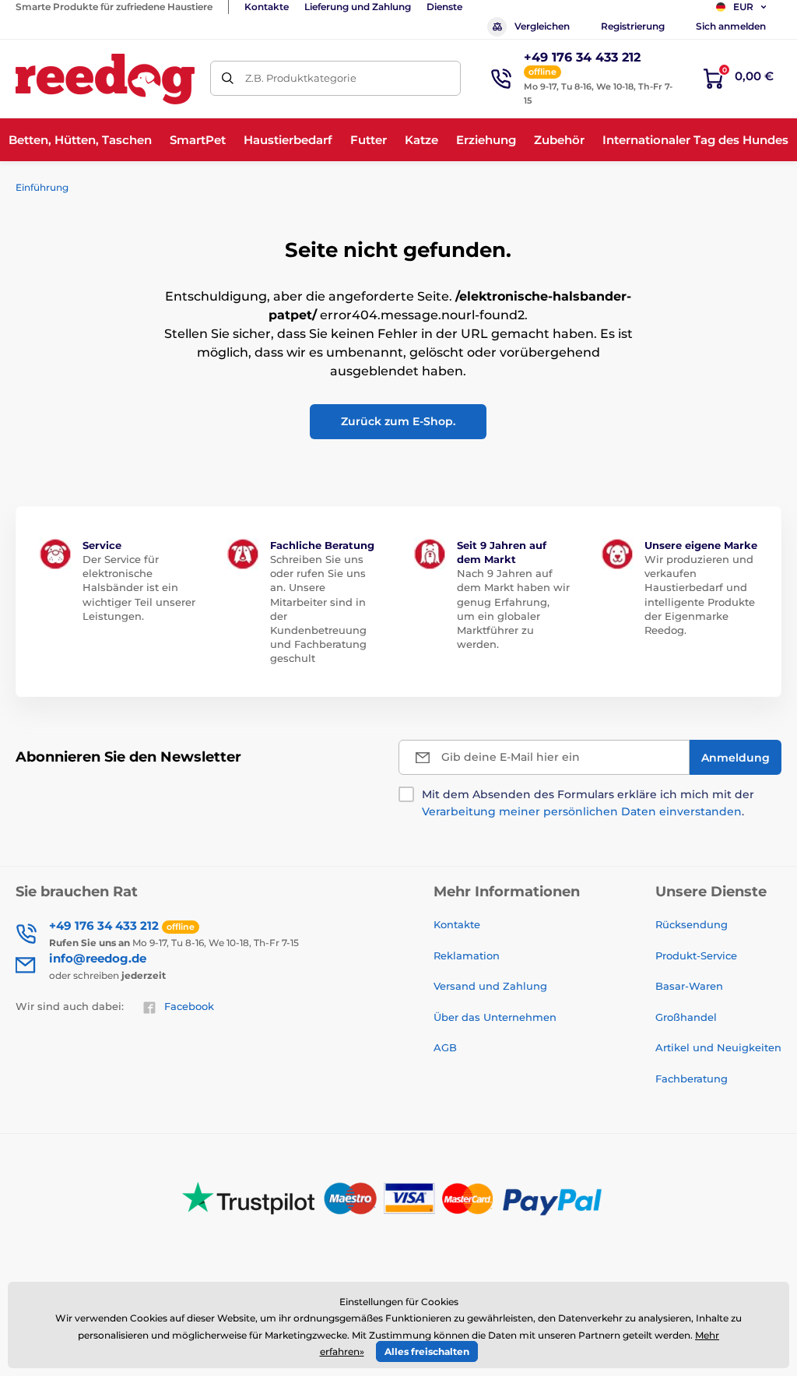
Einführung (42, 187)
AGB (445, 1047)
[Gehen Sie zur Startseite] (105, 79)
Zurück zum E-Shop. (398, 421)
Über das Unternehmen (495, 1017)
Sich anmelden (731, 26)
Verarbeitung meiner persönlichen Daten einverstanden (582, 811)
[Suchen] (227, 78)
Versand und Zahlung (490, 986)
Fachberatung (691, 1078)
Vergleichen (542, 26)
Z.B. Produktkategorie (300, 78)
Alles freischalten (426, 1351)
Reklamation (467, 955)
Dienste (444, 6)
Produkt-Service (696, 955)
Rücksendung (691, 924)
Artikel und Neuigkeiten (718, 1047)
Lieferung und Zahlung (357, 6)
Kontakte (266, 6)
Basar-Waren (689, 986)
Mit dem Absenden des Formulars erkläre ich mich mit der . (588, 802)
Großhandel (686, 1017)
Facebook (189, 1006)
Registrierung (633, 26)
